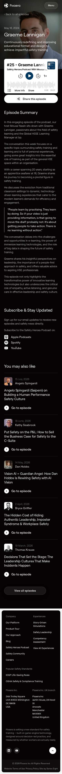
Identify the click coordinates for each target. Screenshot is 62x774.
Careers (10, 659)
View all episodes (25, 590)
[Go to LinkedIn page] (9, 750)
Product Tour (12, 628)
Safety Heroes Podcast (17, 647)
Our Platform (12, 622)
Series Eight (52, 768)
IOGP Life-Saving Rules (17, 675)
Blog (8, 641)
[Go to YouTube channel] (17, 750)
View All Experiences (43, 648)
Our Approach (13, 635)
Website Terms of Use (14, 768)
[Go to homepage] (12, 5)
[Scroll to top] (52, 750)
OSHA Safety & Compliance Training (24, 681)
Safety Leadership (42, 632)
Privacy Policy (32, 768)
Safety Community (15, 653)
